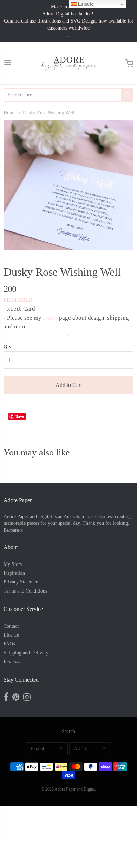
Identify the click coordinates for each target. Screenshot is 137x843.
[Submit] (127, 95)
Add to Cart (69, 385)
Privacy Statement (22, 582)
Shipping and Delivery (26, 653)
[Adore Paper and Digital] (68, 63)
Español (37, 748)
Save (19, 416)
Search (68, 731)
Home (9, 112)
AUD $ (80, 748)
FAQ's (50, 317)
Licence (11, 635)
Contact (11, 626)
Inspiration (14, 573)
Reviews (12, 661)
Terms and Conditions (25, 591)
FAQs (9, 643)
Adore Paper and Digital (74, 789)
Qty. (8, 346)
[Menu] (8, 63)
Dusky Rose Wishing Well (48, 112)
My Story (13, 564)
